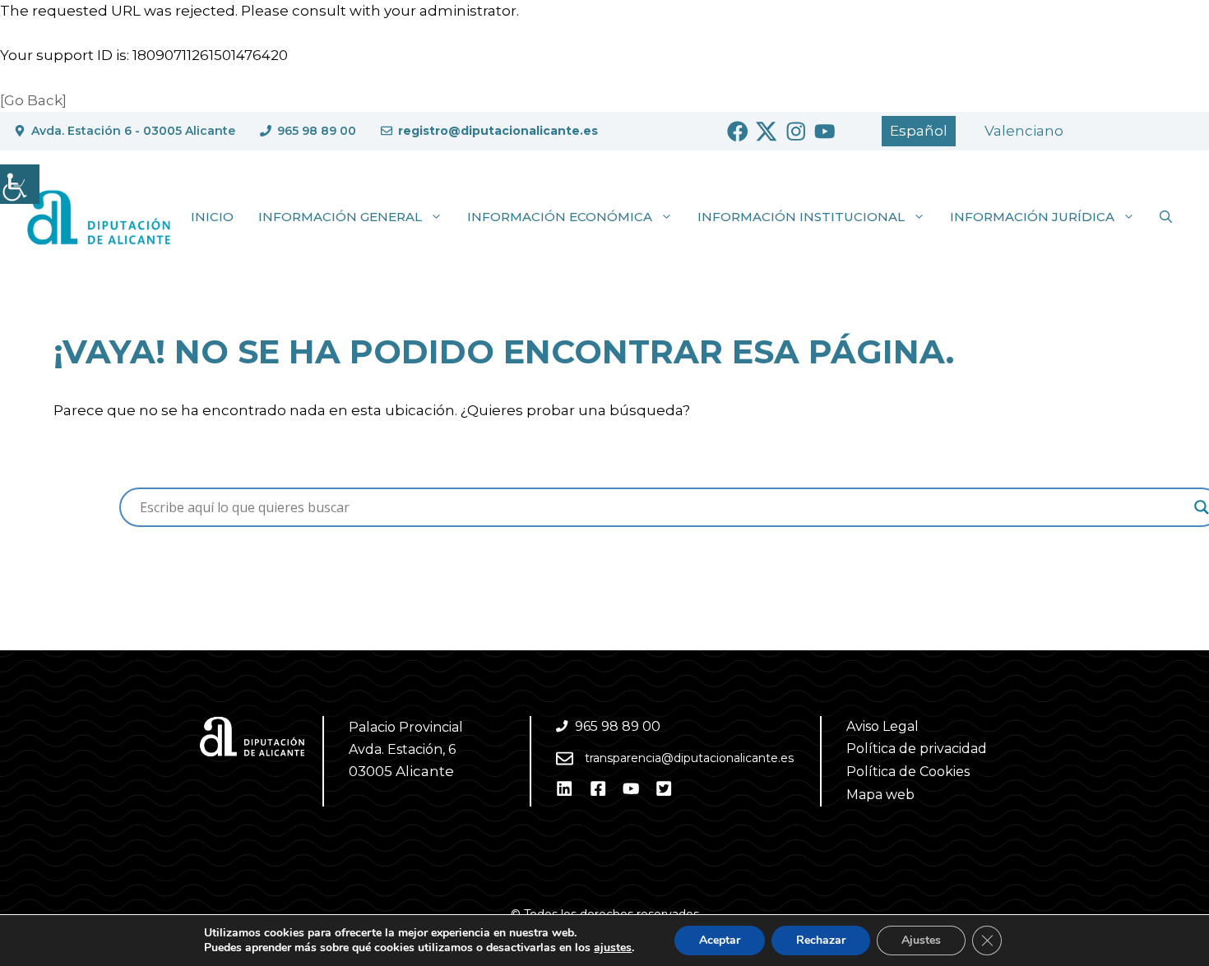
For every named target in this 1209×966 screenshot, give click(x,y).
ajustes (613, 948)
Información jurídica (1032, 216)
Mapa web (880, 794)
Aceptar (719, 940)
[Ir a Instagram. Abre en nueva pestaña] (796, 131)
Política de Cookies (908, 771)
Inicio (212, 216)
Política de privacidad (916, 748)
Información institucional (801, 216)
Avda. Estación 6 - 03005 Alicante (133, 130)
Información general (340, 216)
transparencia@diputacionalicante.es (689, 758)
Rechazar (820, 940)
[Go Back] (33, 100)
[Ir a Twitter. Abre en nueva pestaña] (766, 131)
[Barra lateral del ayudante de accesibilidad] (19, 184)
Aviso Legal (882, 726)
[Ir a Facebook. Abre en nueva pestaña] (738, 131)
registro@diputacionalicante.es (498, 130)
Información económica (559, 216)
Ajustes (921, 940)
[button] (1165, 217)
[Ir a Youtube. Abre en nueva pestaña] (825, 131)
